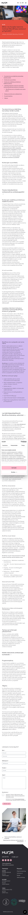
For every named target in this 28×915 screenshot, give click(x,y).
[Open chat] (25, 912)
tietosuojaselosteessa (19, 799)
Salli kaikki (14, 467)
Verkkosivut (20, 873)
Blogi (3, 24)
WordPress (4, 363)
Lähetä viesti (6, 803)
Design (18, 875)
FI (20, 2)
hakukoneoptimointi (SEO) (8, 148)
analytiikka (18, 148)
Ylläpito (6, 98)
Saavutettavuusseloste (8, 865)
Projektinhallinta (8, 96)
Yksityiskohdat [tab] (14, 445)
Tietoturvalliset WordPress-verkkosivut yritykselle (13, 837)
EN (22, 2)
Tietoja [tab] (23, 445)
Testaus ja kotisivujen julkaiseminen (13, 94)
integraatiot (14, 149)
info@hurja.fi (15, 857)
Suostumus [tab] (5, 445)
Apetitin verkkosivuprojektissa (9, 549)
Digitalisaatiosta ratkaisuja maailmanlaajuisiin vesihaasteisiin (13, 841)
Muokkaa (13, 472)
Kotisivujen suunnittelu (10, 79)
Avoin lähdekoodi (21, 424)
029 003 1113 (5, 857)
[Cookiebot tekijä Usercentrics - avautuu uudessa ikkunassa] (21, 442)
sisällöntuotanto (6, 149)
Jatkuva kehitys (21, 877)
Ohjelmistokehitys (21, 871)
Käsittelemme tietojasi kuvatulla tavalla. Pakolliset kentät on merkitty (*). (16, 800)
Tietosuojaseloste (6, 863)
